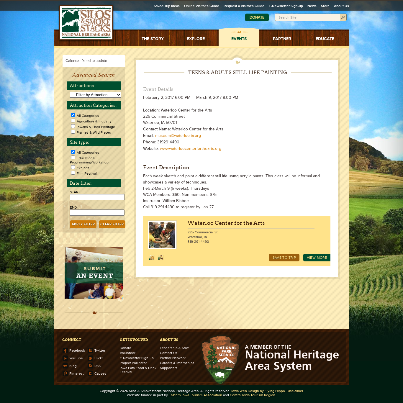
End (73, 207)
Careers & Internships (177, 363)
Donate (257, 17)
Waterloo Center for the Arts (226, 223)
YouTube (76, 357)
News (312, 6)
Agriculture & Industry (94, 121)
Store (325, 6)
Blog (73, 365)
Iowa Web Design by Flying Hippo (258, 391)
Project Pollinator (133, 363)
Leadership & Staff (174, 348)
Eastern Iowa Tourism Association (195, 395)
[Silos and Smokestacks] (86, 23)
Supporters (169, 368)
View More (317, 257)
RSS (97, 365)
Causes (100, 373)
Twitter (99, 350)
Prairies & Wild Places (94, 132)
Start (75, 192)
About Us (341, 6)
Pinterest (76, 373)
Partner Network (173, 358)
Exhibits (83, 168)
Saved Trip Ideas (167, 6)
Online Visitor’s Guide (201, 6)
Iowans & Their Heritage (96, 127)
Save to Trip (284, 257)
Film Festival (87, 173)
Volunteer (127, 353)
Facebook (77, 350)
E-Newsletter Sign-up (286, 6)
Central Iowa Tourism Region (252, 395)
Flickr (98, 357)
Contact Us (168, 353)
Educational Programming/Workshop (89, 160)
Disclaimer (295, 391)
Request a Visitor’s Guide (244, 6)
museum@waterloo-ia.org (178, 135)
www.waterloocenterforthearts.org (190, 148)
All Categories (88, 116)
